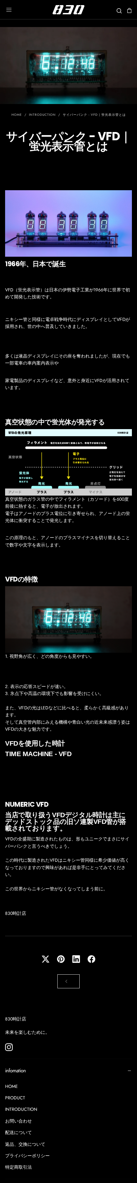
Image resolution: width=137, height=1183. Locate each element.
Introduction (42, 114)
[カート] (129, 10)
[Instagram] (9, 1047)
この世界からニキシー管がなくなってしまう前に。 (56, 889)
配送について (18, 1132)
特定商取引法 (18, 1167)
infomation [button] (15, 1070)
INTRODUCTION (21, 1109)
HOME (11, 1086)
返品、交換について (25, 1144)
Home (16, 114)
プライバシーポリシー (27, 1155)
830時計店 (15, 1019)
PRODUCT (15, 1098)
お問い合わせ (18, 1121)
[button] (9, 10)
